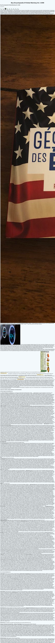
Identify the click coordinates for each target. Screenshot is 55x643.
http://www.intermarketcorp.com (30, 607)
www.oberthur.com (27, 624)
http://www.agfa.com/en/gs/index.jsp (25, 573)
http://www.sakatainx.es (29, 554)
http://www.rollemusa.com (24, 520)
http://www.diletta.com (51, 638)
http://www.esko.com (15, 592)
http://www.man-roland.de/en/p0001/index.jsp (7, 425)
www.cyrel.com (35, 392)
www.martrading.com (5, 443)
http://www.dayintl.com (3, 458)
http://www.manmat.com (48, 532)
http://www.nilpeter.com (33, 484)
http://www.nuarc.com (29, 470)
